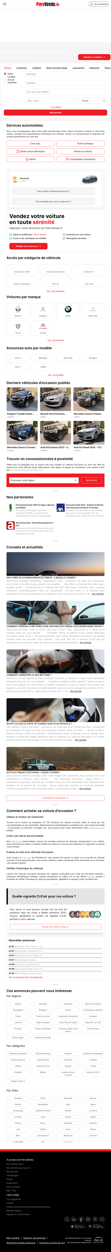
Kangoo (93, 358)
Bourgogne (18, 1010)
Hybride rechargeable (93, 1053)
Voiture (7, 67)
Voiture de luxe (43, 1066)
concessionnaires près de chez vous (26, 470)
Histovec (91, 876)
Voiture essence (18, 1060)
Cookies (10, 1203)
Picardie (18, 1028)
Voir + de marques (56, 340)
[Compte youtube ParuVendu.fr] (102, 1219)
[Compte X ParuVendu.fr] (66, 1219)
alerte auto (17, 841)
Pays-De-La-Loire (93, 1022)
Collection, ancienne (18, 1053)
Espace (68, 1066)
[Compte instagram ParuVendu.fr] (88, 1219)
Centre (68, 1010)
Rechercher (91, 480)
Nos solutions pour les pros (18, 1168)
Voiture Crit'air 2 (18, 1081)
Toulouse (18, 1098)
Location (11, 77)
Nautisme (94, 67)
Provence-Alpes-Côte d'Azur (68, 1029)
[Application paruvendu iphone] (78, 1226)
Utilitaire (36, 67)
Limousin (93, 1016)
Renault (18, 316)
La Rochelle (18, 1142)
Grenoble (68, 1123)
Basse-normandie (93, 1004)
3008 (43, 366)
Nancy (43, 1123)
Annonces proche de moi (52, 1242)
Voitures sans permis (55, 272)
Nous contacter (13, 1187)
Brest (43, 1098)
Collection (22, 67)
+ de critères (55, 107)
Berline (43, 1072)
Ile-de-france (93, 1028)
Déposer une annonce (34, 1238)
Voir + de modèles (55, 375)
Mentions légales (13, 1210)
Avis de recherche (12, 81)
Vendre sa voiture (93, 57)
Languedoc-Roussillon (68, 1016)
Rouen (68, 1117)
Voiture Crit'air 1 (93, 1072)
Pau (43, 1142)
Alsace (18, 1004)
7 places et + (89, 272)
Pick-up (55, 284)
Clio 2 (18, 366)
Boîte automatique (22, 284)
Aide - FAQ (11, 1190)
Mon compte (12, 1238)
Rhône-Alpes (18, 1037)
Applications (11, 1183)
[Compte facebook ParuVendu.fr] (81, 1219)
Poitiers (43, 1129)
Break (18, 1066)
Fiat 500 (68, 358)
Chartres (93, 1135)
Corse (18, 1016)
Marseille (68, 1098)
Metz (18, 1135)
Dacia (17, 333)
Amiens (68, 1110)
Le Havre (93, 1110)
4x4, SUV (89, 284)
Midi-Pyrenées (43, 1022)
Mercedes (93, 316)
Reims (93, 1104)
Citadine (93, 1060)
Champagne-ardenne (93, 1010)
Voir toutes (68, 1142)
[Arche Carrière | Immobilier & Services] (98, 1240)
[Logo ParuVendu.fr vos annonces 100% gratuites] (47, 7)
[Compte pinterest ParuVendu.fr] (95, 1219)
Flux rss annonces (17, 977)
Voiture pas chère (22, 272)
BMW (68, 316)
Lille (18, 1129)
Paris (68, 1129)
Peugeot (43, 316)
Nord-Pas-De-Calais (68, 1022)
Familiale (18, 1072)
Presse (9, 1179)
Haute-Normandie (43, 1037)
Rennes (93, 1098)
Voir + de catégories (55, 291)
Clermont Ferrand (43, 1110)
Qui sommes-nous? (14, 1164)
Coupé (93, 1066)
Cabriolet (68, 1060)
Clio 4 (18, 358)
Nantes (18, 1104)
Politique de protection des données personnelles (28, 1207)
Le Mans (18, 1117)
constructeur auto (97, 828)
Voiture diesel (43, 1060)
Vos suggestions (13, 1199)
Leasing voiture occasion (68, 1073)
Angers (93, 1117)
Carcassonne (43, 1135)
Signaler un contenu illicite (18, 1214)
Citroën (43, 333)
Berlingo (43, 358)
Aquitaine (43, 1004)
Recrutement (12, 1171)
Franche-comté (43, 1016)
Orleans (18, 1123)
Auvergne (68, 1004)
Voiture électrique (43, 1053)
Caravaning (78, 67)
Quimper (93, 1123)
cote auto (26, 857)
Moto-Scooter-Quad (56, 67)
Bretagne (43, 1010)
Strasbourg (18, 1110)
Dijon (68, 1104)
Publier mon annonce (27, 246)
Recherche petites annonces (20, 1242)
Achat (10, 74)
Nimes (93, 1129)
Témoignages (12, 1175)
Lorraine (18, 1022)
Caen (43, 1117)
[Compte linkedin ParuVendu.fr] (73, 1219)
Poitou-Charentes (43, 1028)
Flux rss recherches (34, 977)
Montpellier (43, 1104)
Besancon (68, 1135)
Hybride (68, 1053)
